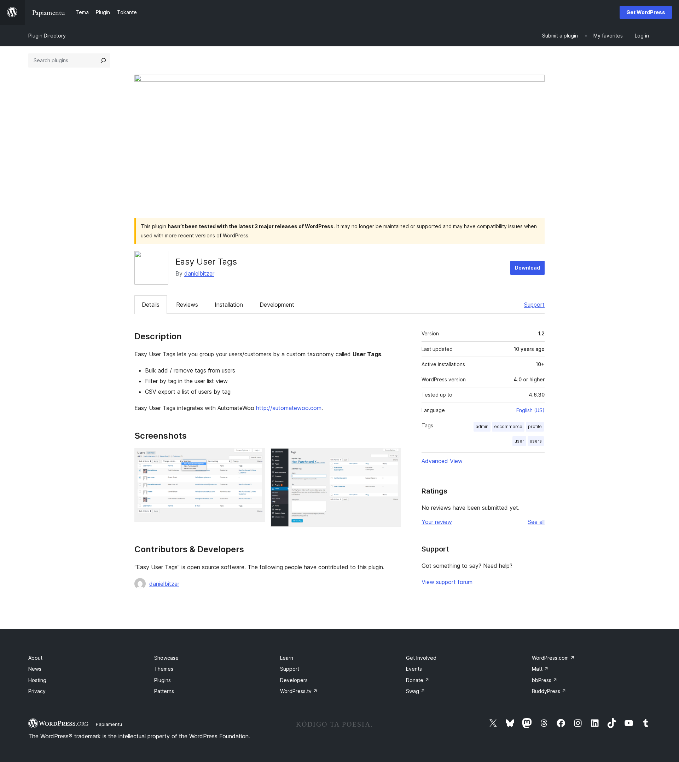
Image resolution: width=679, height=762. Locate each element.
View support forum (447, 581)
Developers (294, 680)
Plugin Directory (47, 36)
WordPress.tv (299, 691)
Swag (415, 691)
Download (527, 268)
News (34, 669)
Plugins (162, 680)
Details (150, 304)
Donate (417, 680)
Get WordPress (645, 12)
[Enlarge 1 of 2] (255, 457)
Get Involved (421, 658)
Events (414, 669)
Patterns (164, 691)
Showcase (166, 658)
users (536, 441)
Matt (540, 669)
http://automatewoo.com (288, 407)
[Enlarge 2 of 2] (391, 457)
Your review (437, 521)
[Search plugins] (103, 60)
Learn (286, 658)
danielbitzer (199, 273)
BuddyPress (549, 691)
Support (534, 304)
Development (277, 304)
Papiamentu (109, 724)
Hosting (37, 680)
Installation (229, 304)
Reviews (187, 304)
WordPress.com (553, 658)
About (35, 658)
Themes (163, 669)
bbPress (544, 680)
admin (482, 426)
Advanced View (442, 460)
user (519, 441)
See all (536, 521)
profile (535, 426)
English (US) (530, 410)
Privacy (37, 691)
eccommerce (508, 426)
